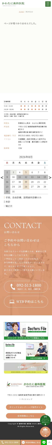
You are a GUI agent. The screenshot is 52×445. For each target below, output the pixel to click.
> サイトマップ (26, 399)
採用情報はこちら (26, 415)
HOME (21, 12)
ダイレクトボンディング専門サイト (26, 407)
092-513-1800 (24, 135)
